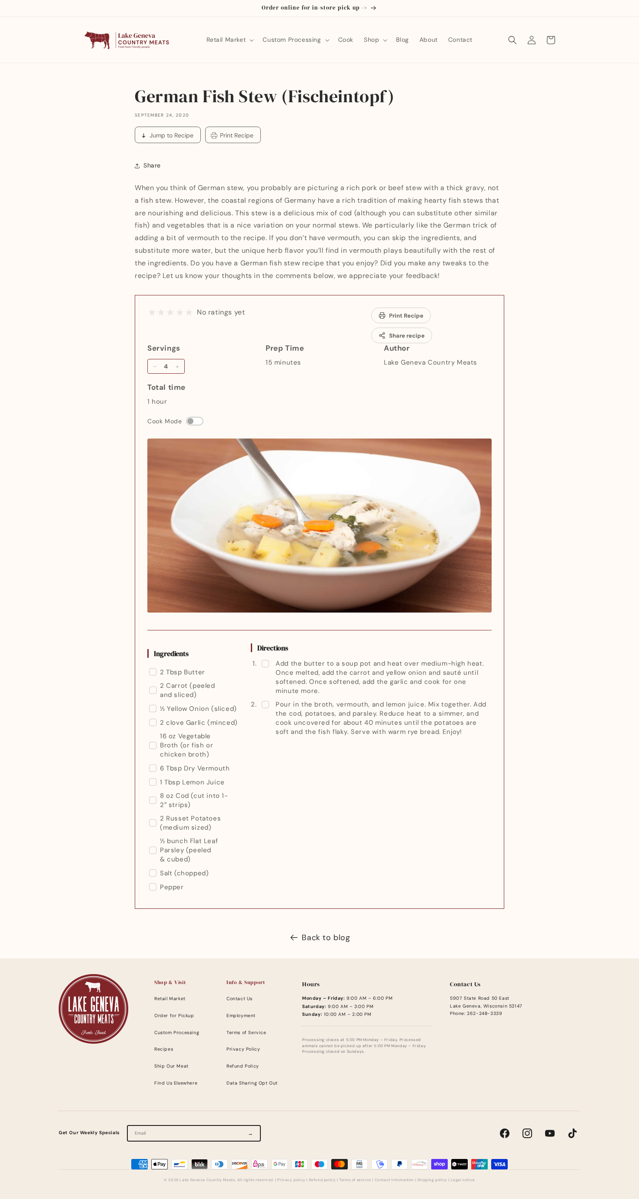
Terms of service (355, 1180)
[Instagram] (527, 1133)
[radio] (151, 312)
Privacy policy (291, 1180)
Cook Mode (164, 421)
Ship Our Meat (171, 1066)
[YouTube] (550, 1133)
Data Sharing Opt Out (252, 1083)
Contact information (394, 1180)
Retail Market (170, 998)
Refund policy (322, 1180)
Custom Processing (176, 1032)
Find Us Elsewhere (175, 1083)
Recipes (163, 1049)
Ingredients (171, 653)
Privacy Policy (243, 1049)
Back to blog (326, 937)
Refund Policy (242, 1066)
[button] (229, 39)
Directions (272, 648)
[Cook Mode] (194, 421)
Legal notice (463, 1180)
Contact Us (239, 998)
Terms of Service (246, 1032)
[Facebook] (505, 1133)
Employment (241, 1015)
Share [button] (152, 165)
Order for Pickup (174, 1015)
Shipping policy (432, 1180)
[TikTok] (572, 1133)
